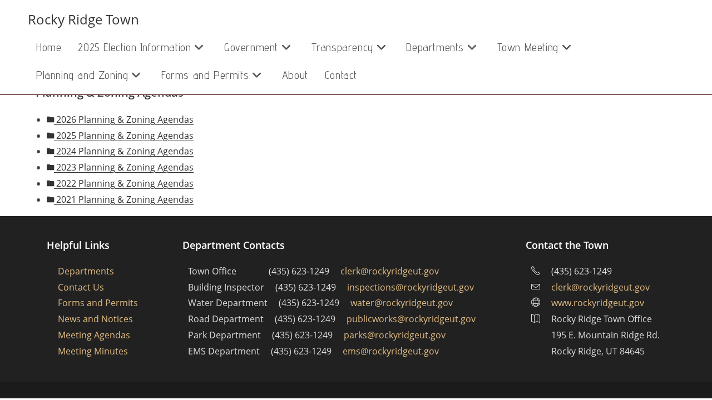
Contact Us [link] (81, 287)
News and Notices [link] (95, 319)
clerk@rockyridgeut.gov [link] (389, 271)
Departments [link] (86, 271)
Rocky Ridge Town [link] (83, 19)
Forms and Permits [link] (98, 303)
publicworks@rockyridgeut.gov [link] (411, 319)
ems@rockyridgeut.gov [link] (391, 351)
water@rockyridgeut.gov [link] (401, 303)
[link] (49, 47)
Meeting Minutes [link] (93, 351)
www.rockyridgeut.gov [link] (597, 303)
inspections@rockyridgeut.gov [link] (410, 287)
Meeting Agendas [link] (94, 335)
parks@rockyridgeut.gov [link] (395, 335)
